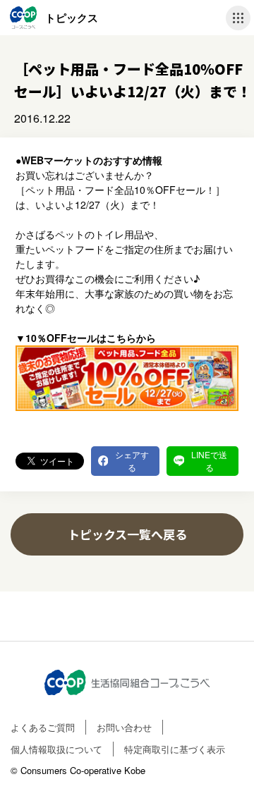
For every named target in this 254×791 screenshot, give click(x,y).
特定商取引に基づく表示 (174, 749)
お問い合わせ (124, 727)
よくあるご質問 (43, 727)
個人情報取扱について (56, 749)
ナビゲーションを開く (238, 18)
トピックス (71, 17)
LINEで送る (209, 460)
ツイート (57, 461)
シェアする (132, 460)
